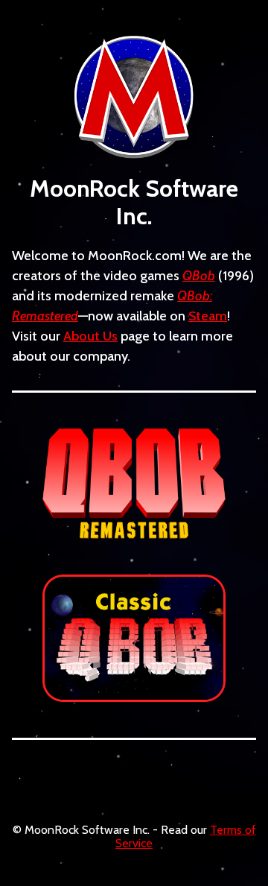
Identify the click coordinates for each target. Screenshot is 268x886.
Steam (207, 316)
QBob (198, 276)
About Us (90, 336)
